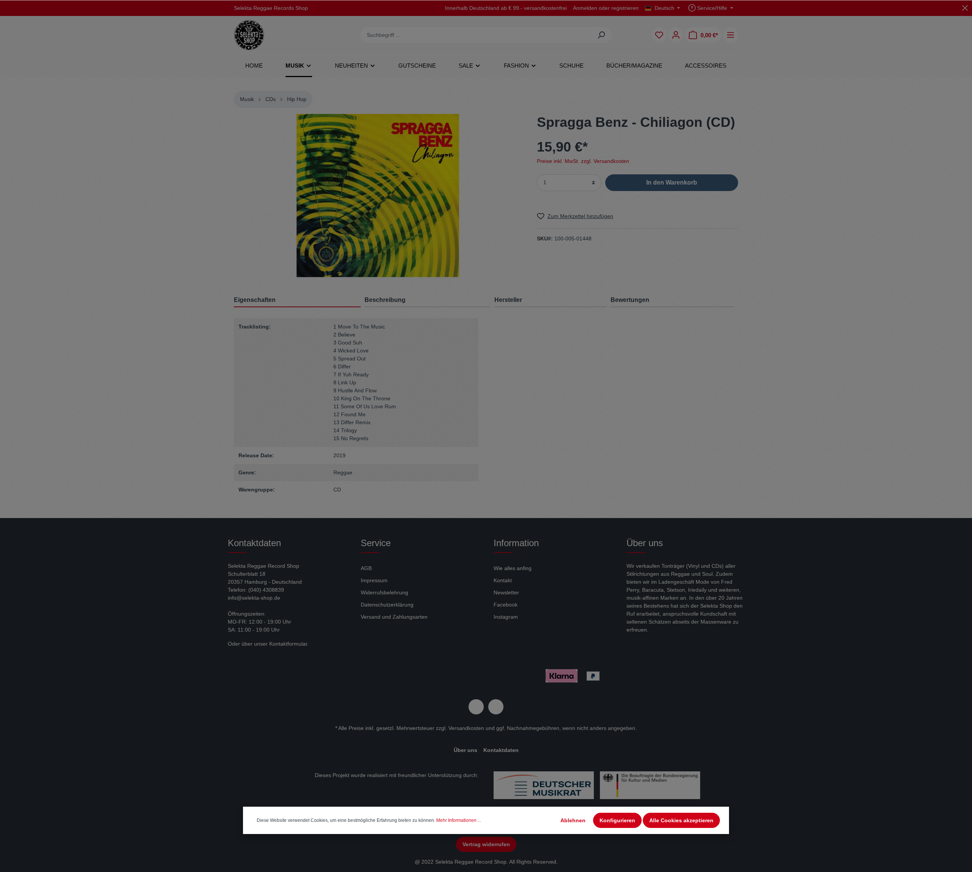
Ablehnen (572, 820)
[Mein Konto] (675, 35)
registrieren (625, 8)
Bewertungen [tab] (630, 300)
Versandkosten (466, 728)
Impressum (374, 580)
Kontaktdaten (501, 750)
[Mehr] (730, 35)
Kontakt (503, 580)
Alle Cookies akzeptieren (681, 820)
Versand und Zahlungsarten (394, 617)
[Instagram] (495, 706)
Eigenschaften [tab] (255, 300)
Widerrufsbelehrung (384, 592)
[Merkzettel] (659, 35)
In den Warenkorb (671, 182)
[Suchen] (601, 35)
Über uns (465, 750)
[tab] (427, 299)
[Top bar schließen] (965, 8)
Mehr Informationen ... (458, 820)
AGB (366, 568)
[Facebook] (476, 706)
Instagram (506, 617)
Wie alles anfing (513, 568)
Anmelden (585, 8)
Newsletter (506, 592)
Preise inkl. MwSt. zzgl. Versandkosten (583, 161)
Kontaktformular (288, 644)
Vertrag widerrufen (486, 844)
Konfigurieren (617, 820)
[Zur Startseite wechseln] (249, 35)
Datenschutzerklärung (387, 605)
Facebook (506, 605)
